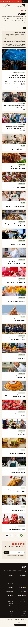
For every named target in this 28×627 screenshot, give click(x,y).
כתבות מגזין (24, 599)
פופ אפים (19, 28)
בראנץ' (11, 578)
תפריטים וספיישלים (9, 583)
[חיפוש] (9, 5)
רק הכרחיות (7, 625)
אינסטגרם (11, 611)
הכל (24, 28)
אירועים (10, 587)
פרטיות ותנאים (23, 617)
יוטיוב (12, 615)
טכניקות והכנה (10, 603)
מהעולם (25, 578)
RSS (12, 617)
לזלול (21, 5)
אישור (20, 625)
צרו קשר (24, 613)
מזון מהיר (11, 580)
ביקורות (25, 598)
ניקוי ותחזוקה (10, 605)
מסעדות (10, 575)
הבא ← (7, 535)
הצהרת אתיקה (23, 615)
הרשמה (6, 552)
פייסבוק (11, 613)
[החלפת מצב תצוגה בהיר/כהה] (6, 5)
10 (12, 535)
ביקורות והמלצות (21, 595)
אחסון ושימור (10, 598)
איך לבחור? (11, 599)
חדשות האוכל (22, 575)
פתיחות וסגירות (10, 581)
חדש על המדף (22, 587)
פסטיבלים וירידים (10, 28)
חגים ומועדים (10, 601)
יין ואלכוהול (24, 590)
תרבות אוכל (24, 581)
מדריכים (10, 595)
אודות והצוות (24, 611)
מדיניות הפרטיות (20, 622)
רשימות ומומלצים (23, 601)
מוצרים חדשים (23, 591)
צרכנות (25, 580)
